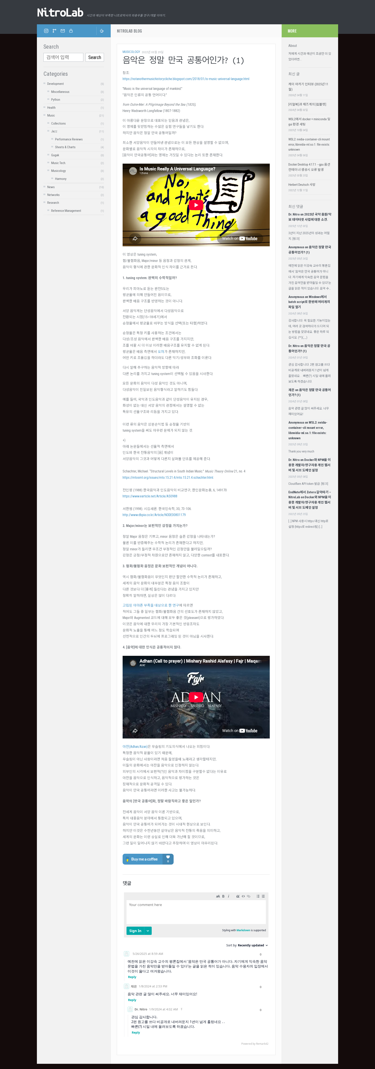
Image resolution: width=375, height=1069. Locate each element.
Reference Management (66, 211)
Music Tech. (58, 163)
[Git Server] (54, 31)
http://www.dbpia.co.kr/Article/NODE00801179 (154, 515)
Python (55, 100)
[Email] (62, 31)
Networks (53, 195)
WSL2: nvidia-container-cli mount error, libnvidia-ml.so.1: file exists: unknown (309, 144)
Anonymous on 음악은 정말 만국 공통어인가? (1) (309, 249)
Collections (58, 123)
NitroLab (60, 12)
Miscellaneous (60, 92)
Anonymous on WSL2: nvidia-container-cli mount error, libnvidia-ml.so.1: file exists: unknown (307, 430)
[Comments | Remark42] (196, 969)
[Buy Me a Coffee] (100, 31)
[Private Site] (71, 31)
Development (55, 84)
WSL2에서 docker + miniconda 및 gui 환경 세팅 (309, 121)
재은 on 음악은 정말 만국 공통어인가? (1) (309, 392)
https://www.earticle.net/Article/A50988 (150, 496)
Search (94, 57)
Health (51, 108)
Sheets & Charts (65, 147)
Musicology (58, 171)
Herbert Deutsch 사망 (302, 185)
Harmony (60, 179)
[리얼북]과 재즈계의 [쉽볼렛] (307, 104)
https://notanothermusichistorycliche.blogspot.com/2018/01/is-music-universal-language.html (186, 79)
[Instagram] (46, 31)
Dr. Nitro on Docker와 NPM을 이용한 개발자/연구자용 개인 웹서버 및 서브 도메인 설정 (309, 465)
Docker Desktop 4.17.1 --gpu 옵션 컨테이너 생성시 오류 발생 (309, 167)
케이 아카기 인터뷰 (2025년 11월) (308, 86)
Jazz (54, 131)
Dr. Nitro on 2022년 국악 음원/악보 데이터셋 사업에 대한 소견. (309, 217)
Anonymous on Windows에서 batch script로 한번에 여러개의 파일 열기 (309, 302)
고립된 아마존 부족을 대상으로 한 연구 (151, 605)
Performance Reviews (69, 139)
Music (51, 115)
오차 (161, 352)
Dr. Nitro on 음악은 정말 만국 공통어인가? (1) (309, 348)
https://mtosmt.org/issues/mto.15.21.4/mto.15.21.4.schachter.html (168, 477)
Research (53, 203)
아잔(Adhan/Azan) (135, 747)
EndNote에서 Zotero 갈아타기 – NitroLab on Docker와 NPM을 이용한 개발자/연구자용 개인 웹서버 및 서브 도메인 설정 (309, 500)
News (51, 187)
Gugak (55, 155)
